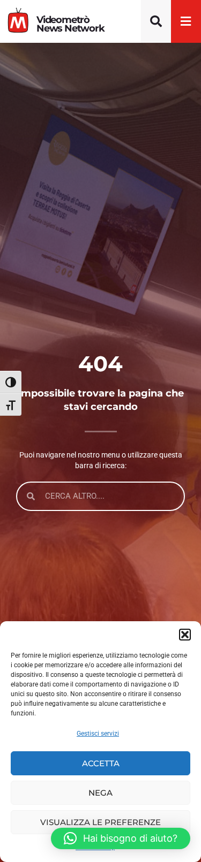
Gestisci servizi (98, 733)
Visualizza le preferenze (100, 822)
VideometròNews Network (70, 24)
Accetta (101, 763)
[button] (185, 634)
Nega (100, 793)
